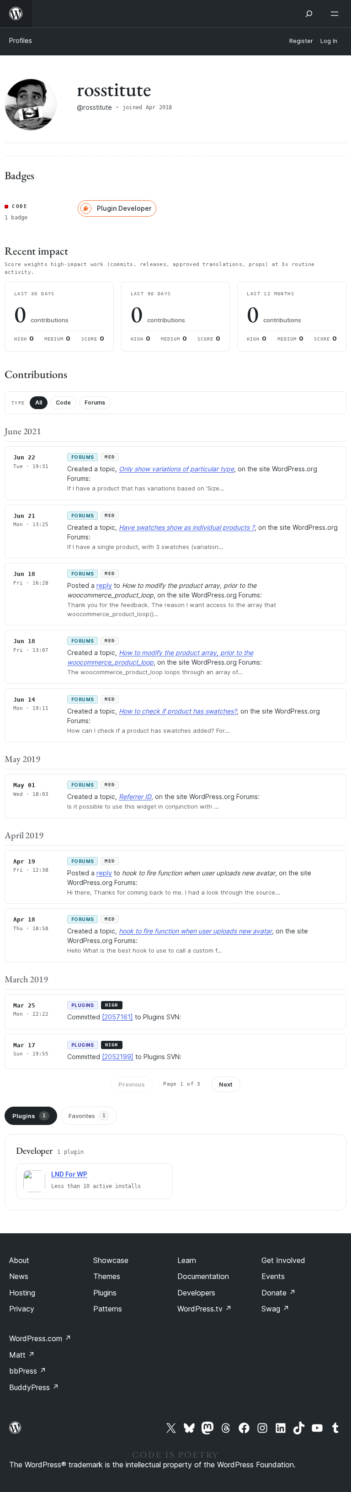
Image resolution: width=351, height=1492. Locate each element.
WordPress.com (40, 1338)
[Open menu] (336, 13)
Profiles (20, 40)
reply (104, 585)
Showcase (110, 1260)
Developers (196, 1292)
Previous (131, 1084)
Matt (22, 1354)
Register (301, 40)
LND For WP (69, 1174)
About (19, 1260)
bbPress (27, 1370)
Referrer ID (135, 796)
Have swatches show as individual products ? (187, 527)
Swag (275, 1308)
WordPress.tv (204, 1308)
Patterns (107, 1308)
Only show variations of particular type (176, 469)
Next (226, 1084)
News (18, 1276)
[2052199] (117, 1056)
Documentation (203, 1276)
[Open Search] (309, 13)
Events (273, 1276)
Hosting (22, 1292)
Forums (95, 402)
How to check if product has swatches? (178, 711)
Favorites (87, 1115)
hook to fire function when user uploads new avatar (195, 931)
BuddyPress (34, 1387)
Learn (186, 1260)
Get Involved (283, 1260)
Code (63, 402)
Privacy (21, 1308)
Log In (328, 40)
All (38, 402)
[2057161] (117, 1017)
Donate (278, 1292)
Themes (106, 1276)
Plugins (29, 1115)
